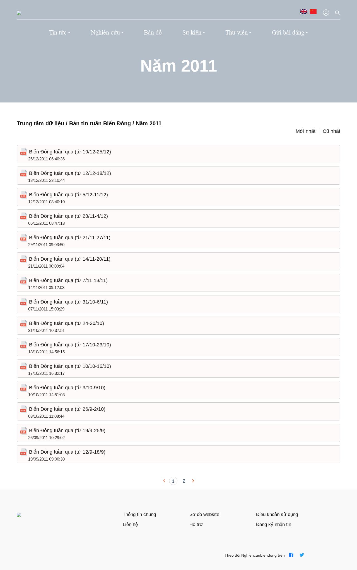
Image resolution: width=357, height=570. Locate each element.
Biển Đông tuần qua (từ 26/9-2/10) (66, 409)
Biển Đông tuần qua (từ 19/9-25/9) (66, 430)
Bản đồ (153, 32)
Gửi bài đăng (288, 32)
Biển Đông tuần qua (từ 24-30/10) (66, 323)
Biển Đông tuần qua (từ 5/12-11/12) (68, 194)
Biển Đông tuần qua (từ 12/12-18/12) (69, 173)
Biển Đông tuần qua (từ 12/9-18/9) (66, 452)
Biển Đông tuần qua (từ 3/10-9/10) (66, 387)
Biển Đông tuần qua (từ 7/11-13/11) (68, 280)
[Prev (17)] (165, 481)
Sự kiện (191, 32)
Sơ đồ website (204, 514)
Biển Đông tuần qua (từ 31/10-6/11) (68, 302)
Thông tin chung (139, 514)
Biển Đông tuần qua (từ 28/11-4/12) (68, 216)
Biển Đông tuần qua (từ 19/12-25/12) (69, 152)
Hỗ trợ (196, 524)
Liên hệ (130, 524)
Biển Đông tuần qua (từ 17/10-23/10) (69, 345)
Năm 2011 (148, 123)
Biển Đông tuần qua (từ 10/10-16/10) (69, 366)
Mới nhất (305, 131)
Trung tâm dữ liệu (40, 123)
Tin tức (58, 32)
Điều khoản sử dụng (277, 514)
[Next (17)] (192, 481)
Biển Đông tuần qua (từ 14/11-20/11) (69, 259)
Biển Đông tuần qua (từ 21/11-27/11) (69, 237)
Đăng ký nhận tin (273, 524)
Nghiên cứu (105, 32)
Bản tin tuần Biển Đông (100, 123)
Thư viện (236, 32)
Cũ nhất (331, 131)
